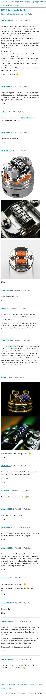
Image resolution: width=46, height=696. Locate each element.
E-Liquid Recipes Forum (9, 5)
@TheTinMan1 (26, 118)
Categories (11, 684)
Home (3, 684)
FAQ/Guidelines (22, 684)
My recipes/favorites (39, 2)
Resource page (25, 2)
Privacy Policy (6, 688)
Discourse (13, 693)
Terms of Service (36, 684)
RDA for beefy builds (14, 10)
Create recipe (14, 2)
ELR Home (4, 2)
